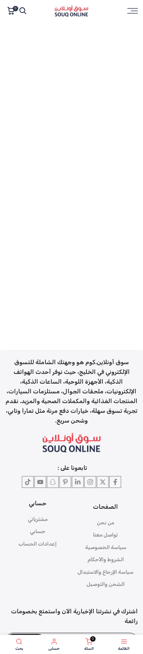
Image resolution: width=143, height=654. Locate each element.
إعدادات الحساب (37, 544)
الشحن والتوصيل (105, 584)
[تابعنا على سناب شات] (53, 482)
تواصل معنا (105, 535)
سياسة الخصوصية (105, 547)
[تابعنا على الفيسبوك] (115, 482)
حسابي (37, 531)
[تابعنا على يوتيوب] (40, 482)
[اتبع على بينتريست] (65, 482)
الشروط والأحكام (105, 559)
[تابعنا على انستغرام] (90, 482)
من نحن (105, 523)
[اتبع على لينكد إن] (78, 482)
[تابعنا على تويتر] (103, 482)
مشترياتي (38, 519)
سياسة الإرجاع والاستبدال (105, 572)
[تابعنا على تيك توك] (28, 482)
